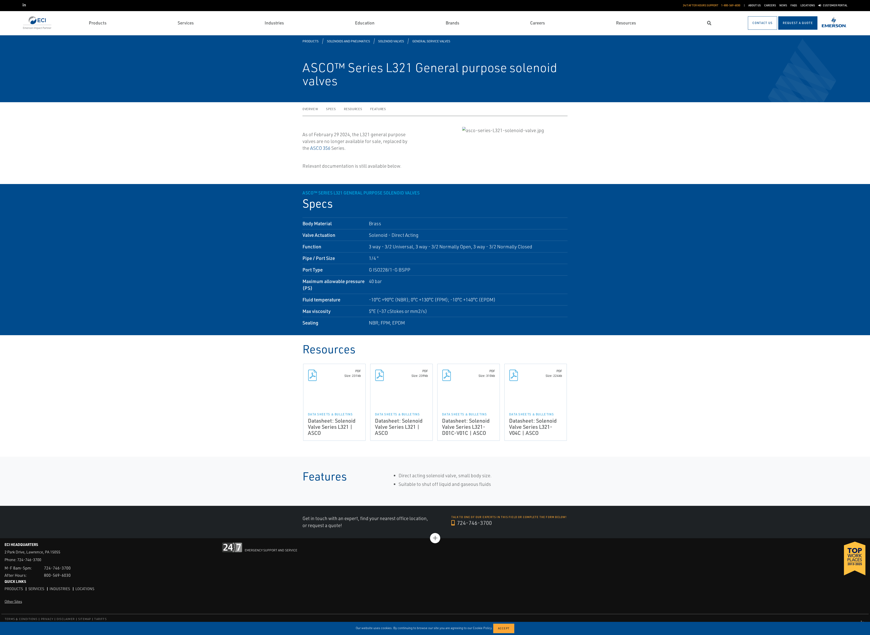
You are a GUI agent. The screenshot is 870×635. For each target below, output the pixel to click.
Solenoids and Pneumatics (348, 41)
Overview (310, 109)
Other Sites (13, 601)
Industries (60, 589)
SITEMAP (84, 619)
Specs (331, 109)
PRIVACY (47, 619)
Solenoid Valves (391, 41)
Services (36, 589)
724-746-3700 (474, 522)
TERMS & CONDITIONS (21, 619)
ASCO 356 (320, 148)
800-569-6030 (57, 575)
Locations (84, 589)
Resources (353, 109)
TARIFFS (100, 619)
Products (310, 41)
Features (378, 109)
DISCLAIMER (66, 619)
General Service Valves (431, 41)
